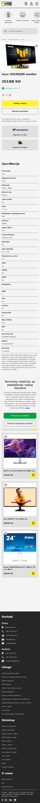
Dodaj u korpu (20, 103)
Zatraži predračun (20, 111)
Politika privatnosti (20, 794)
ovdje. (27, 408)
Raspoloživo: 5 (6, 92)
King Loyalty (13, 796)
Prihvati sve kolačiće (20, 415)
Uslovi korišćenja (7, 794)
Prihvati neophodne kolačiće (20, 423)
